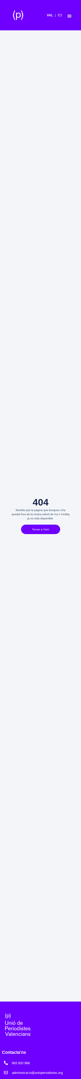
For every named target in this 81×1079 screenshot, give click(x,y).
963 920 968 (21, 1063)
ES (60, 15)
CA (52, 15)
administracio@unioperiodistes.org (37, 1073)
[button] (69, 16)
